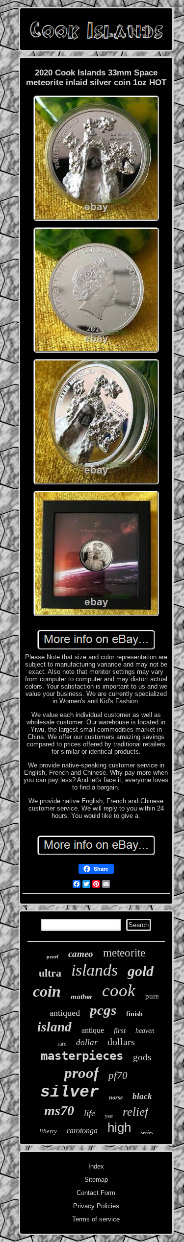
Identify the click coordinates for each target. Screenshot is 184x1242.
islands (94, 970)
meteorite (124, 953)
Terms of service (96, 1219)
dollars (121, 1041)
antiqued (65, 1013)
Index (96, 1166)
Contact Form (96, 1192)
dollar (87, 1042)
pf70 (118, 1075)
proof (81, 1072)
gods (142, 1057)
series (147, 1132)
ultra (50, 973)
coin (47, 991)
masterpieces (82, 1056)
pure (152, 996)
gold (141, 971)
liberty (48, 1131)
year (109, 1116)
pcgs (103, 1010)
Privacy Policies (96, 1206)
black (142, 1096)
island (54, 1027)
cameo (80, 954)
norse (116, 1097)
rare (61, 1043)
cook (118, 990)
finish (134, 1014)
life (89, 1113)
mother (81, 997)
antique (92, 1030)
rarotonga (82, 1130)
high (119, 1127)
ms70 (59, 1110)
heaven (145, 1030)
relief (135, 1111)
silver (69, 1092)
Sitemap (96, 1179)
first (120, 1030)
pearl (52, 956)
